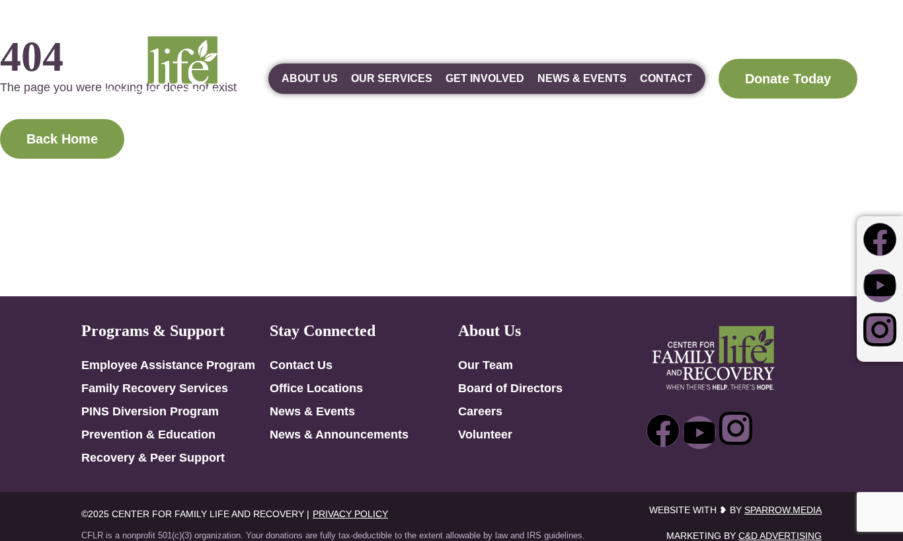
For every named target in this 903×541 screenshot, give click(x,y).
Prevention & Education (148, 434)
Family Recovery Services (154, 388)
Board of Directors (510, 388)
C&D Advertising (780, 535)
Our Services (391, 78)
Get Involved (485, 78)
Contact (666, 78)
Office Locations (316, 388)
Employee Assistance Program (168, 365)
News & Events (582, 78)
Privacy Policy (350, 514)
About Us (310, 78)
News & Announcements (339, 434)
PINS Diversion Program (150, 411)
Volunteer (485, 434)
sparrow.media (783, 510)
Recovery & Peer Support (153, 457)
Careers (480, 411)
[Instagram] (879, 330)
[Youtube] (879, 285)
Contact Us (301, 365)
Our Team (485, 365)
